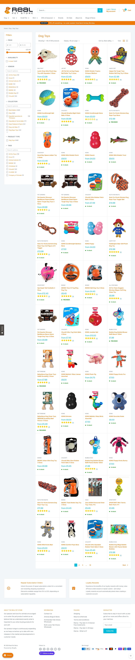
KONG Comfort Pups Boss (70, 544)
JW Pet (63, 68)
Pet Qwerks (41, 194)
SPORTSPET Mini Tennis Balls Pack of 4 (117, 504)
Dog (5, 18)
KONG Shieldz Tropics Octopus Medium (92, 72)
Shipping (77, 614)
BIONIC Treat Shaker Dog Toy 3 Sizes (71, 504)
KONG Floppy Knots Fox (117, 374)
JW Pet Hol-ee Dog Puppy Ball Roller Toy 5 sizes (70, 72)
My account (110, 11)
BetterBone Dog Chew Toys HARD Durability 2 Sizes (46, 375)
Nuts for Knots (114, 110)
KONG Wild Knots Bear (45, 544)
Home (6, 28)
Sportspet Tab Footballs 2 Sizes (46, 289)
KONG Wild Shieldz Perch (70, 155)
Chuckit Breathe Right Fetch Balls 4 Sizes (70, 114)
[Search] (100, 10)
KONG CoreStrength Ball (45, 113)
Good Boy (40, 152)
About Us (79, 18)
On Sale (69, 18)
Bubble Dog (113, 329)
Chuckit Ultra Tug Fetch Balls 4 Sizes (71, 333)
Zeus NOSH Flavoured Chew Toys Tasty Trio (94, 504)
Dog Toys (15, 28)
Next (124, 565)
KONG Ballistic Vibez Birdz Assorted (94, 417)
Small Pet (23, 18)
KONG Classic (90, 155)
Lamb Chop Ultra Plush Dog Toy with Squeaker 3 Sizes (46, 72)
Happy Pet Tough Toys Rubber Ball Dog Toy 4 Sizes (118, 72)
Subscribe (110, 631)
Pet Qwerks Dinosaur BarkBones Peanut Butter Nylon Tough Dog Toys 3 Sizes (45, 200)
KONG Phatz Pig (90, 374)
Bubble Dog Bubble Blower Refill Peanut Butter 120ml (94, 462)
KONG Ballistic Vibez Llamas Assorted (71, 375)
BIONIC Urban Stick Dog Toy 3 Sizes (47, 462)
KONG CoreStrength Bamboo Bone (71, 245)
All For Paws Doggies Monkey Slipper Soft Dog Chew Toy (117, 290)
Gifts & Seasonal (47, 18)
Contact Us (48, 614)
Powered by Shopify (10, 648)
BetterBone (41, 371)
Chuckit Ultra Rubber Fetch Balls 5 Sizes (94, 198)
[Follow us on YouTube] (55, 649)
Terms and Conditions (81, 620)
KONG (87, 68)
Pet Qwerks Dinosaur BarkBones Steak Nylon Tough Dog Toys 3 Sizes (69, 199)
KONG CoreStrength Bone (94, 113)
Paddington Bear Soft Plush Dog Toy (118, 245)
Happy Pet (112, 68)
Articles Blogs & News (52, 617)
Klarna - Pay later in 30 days (83, 628)
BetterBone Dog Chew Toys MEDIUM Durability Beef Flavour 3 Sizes (46, 418)
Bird (34, 18)
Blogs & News (90, 18)
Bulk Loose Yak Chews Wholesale (52, 626)
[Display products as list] (127, 41)
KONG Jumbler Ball (91, 332)
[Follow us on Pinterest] (51, 649)
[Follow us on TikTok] (59, 649)
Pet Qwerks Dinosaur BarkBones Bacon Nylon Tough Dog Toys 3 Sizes (45, 334)
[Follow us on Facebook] (40, 649)
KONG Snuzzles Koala (116, 416)
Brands (60, 18)
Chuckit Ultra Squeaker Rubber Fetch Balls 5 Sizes (94, 546)
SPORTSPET (41, 285)
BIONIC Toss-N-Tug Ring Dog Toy (69, 289)
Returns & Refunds (80, 617)
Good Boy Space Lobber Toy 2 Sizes (47, 156)
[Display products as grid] (124, 41)
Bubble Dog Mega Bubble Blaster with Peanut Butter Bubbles (118, 547)
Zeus (86, 500)
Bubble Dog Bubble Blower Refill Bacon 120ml (118, 333)
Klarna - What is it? (80, 631)
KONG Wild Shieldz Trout (117, 155)
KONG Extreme (66, 416)
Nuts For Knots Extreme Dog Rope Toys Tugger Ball (119, 198)
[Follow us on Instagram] (48, 649)
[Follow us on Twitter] (44, 649)
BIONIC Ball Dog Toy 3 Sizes (94, 288)
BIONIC (63, 285)
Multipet (40, 68)
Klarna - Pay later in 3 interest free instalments (84, 624)
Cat (13, 18)
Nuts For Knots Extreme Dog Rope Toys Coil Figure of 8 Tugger (47, 246)
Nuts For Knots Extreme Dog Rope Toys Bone (119, 114)
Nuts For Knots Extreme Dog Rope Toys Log (47, 504)
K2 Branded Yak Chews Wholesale (52, 621)
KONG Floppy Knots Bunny (118, 460)
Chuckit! (64, 110)
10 (90, 565)
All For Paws (113, 285)
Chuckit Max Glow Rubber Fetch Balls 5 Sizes (70, 462)
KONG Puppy (89, 243)
